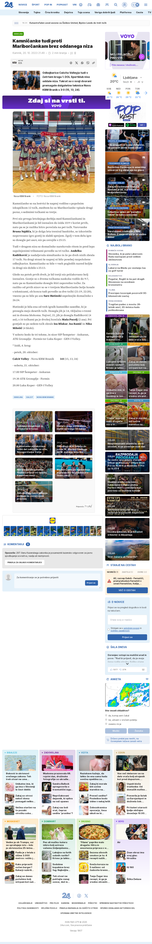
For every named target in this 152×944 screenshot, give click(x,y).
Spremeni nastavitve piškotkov (116, 903)
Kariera (65, 903)
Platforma (125, 12)
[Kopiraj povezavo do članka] (93, 63)
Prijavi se (91, 583)
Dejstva (68, 12)
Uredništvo (41, 903)
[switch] (135, 4)
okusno (85, 821)
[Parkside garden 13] (80, 531)
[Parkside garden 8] (47, 531)
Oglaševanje (25, 903)
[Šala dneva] (143, 669)
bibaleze (12, 752)
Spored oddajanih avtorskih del (117, 908)
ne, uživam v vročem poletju (122, 719)
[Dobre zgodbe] (80, 4)
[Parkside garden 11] (67, 531)
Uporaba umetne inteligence (76, 913)
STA (20, 63)
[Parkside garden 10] (60, 531)
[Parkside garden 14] (87, 531)
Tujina (37, 12)
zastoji (127, 572)
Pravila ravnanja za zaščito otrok (79, 908)
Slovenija (24, 12)
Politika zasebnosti (28, 908)
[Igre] (89, 4)
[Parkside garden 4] (20, 531)
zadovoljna (51, 752)
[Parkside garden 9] (53, 531)
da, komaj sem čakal (118, 715)
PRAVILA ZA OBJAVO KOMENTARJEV (24, 562)
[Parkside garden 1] (100, 531)
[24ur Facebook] (79, 895)
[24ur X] (86, 895)
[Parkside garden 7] (40, 531)
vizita (84, 752)
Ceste (139, 12)
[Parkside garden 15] (93, 531)
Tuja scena (84, 12)
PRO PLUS (54, 903)
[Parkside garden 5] (27, 531)
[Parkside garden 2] (7, 531)
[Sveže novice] (16, 23)
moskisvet (13, 821)
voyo (121, 821)
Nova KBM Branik (45, 397)
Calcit (29, 397)
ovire (142, 572)
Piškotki (92, 903)
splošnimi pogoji (131, 628)
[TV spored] (98, 4)
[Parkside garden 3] (14, 531)
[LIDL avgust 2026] (52, 520)
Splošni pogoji (49, 908)
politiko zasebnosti (120, 630)
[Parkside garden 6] (33, 531)
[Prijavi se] (124, 4)
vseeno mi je (114, 724)
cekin (121, 752)
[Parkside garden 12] (73, 531)
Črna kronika (52, 12)
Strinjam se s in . (126, 629)
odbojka (18, 397)
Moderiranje (79, 903)
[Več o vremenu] (145, 93)
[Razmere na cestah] (107, 4)
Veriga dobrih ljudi (105, 12)
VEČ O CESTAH (127, 590)
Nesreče (112, 572)
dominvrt (50, 821)
